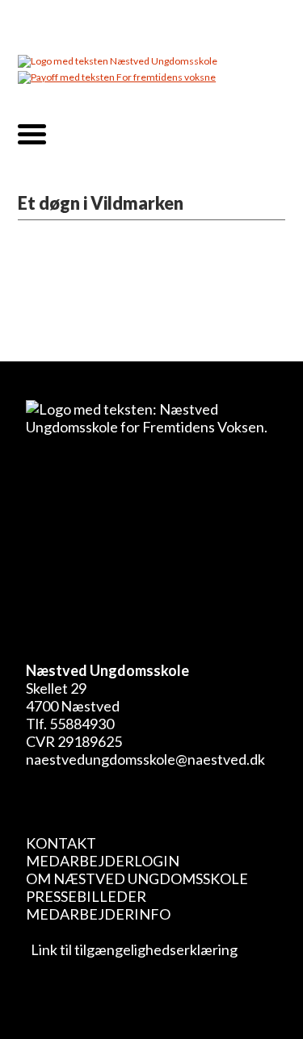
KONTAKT (61, 843)
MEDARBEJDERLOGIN (102, 861)
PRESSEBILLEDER (86, 896)
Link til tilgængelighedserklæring (132, 949)
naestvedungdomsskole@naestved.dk (145, 759)
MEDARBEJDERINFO (98, 914)
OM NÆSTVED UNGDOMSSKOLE (137, 878)
